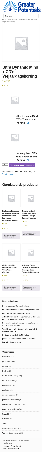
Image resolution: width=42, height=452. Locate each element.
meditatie (5, 390)
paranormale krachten (10, 399)
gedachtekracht (8, 361)
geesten (5, 366)
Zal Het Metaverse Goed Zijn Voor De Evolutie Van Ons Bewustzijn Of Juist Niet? (21, 318)
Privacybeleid (16, 446)
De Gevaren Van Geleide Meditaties (15, 335)
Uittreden (5, 418)
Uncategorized (12, 19)
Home (4, 19)
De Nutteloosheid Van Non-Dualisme (15, 306)
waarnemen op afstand (10, 428)
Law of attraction (8, 380)
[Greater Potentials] (21, 12)
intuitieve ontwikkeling (10, 376)
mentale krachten (8, 395)
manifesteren (7, 385)
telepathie (6, 414)
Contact (6, 446)
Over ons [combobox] (8, 16)
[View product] (28, 123)
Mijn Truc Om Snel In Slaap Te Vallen (16, 313)
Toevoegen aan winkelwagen (22, 165)
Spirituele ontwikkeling (10, 409)
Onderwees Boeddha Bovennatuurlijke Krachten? (20, 309)
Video (4, 423)
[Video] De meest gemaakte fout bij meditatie (18, 338)
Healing (5, 371)
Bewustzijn (6, 356)
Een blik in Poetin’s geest (11, 342)
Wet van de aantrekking (11, 433)
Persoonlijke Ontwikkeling (11, 404)
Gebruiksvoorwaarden (11, 448)
